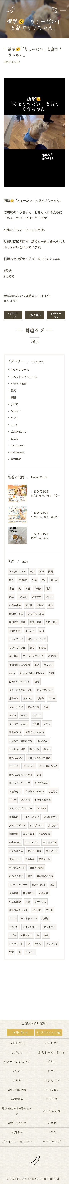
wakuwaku (17, 452)
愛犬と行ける (39, 884)
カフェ (24, 715)
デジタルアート (17, 867)
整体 (30, 876)
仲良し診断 (15, 901)
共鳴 (27, 901)
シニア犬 (13, 766)
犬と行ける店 (16, 850)
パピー (49, 596)
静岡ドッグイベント (19, 681)
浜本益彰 (16, 459)
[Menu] (63, 10)
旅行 (50, 605)
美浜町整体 (15, 630)
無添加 (44, 918)
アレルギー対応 (17, 749)
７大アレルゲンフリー (20, 808)
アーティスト (31, 842)
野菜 (11, 952)
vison (12, 673)
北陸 (11, 588)
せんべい (13, 926)
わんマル (48, 664)
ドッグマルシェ (45, 689)
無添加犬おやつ (45, 876)
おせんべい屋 (50, 842)
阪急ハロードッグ (37, 639)
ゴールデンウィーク (33, 656)
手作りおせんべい (34, 791)
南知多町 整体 (17, 622)
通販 (13, 397)
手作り (15, 404)
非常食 (37, 588)
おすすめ (36, 596)
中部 (34, 579)
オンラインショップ (19, 783)
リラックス (40, 901)
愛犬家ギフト (51, 816)
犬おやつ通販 (41, 783)
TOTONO (37, 910)
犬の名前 (29, 859)
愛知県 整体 (16, 613)
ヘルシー (16, 411)
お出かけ (23, 579)
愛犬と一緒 (33, 706)
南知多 (40, 698)
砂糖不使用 (26, 935)
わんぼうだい (16, 876)
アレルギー (49, 926)
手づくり (34, 749)
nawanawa (17, 445)
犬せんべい (28, 766)
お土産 (54, 579)
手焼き (12, 799)
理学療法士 (28, 893)
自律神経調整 (37, 867)
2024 (51, 673)
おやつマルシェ (17, 647)
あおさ (12, 715)
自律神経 (43, 893)
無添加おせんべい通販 (20, 774)
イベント (29, 630)
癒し (52, 884)
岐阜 (11, 596)
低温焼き (53, 791)
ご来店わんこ (19, 431)
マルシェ (27, 698)
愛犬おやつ (15, 732)
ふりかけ (23, 596)
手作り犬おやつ (42, 799)
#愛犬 (34, 341)
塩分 (46, 935)
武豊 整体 (35, 622)
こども (12, 935)
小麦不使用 (15, 605)
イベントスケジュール (24, 377)
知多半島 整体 (36, 613)
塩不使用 (41, 808)
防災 (48, 588)
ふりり (14, 301)
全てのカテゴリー (21, 370)
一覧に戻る (34, 315)
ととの (15, 438)
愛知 (43, 579)
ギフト (15, 418)
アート (49, 910)
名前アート (15, 859)
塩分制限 (13, 656)
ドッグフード (16, 943)
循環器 (42, 647)
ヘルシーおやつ (31, 816)
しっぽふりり (37, 825)
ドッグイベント (17, 571)
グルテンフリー (31, 926)
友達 (46, 706)
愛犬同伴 (53, 825)
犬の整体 (13, 893)
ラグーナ (36, 715)
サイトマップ (52, 1142)
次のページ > (56, 315)
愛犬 (6, 301)
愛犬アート (51, 850)
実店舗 (28, 605)
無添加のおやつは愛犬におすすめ (27, 295)
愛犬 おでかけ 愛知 (20, 689)
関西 (50, 571)
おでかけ (53, 656)
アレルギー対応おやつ (20, 740)
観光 (36, 681)
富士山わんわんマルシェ (32, 673)
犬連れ (35, 723)
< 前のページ (13, 315)
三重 (27, 588)
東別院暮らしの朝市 (19, 664)
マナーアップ (16, 706)
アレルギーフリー (18, 884)
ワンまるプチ (16, 639)
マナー (51, 698)
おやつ (37, 943)
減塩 (32, 647)
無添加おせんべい (34, 732)
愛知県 (40, 605)
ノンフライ (52, 943)
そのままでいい (29, 918)
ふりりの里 (28, 833)
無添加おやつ (16, 757)
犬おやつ (25, 799)
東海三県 (13, 698)
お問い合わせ (34, 850)
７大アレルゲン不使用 (39, 757)
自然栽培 (13, 816)
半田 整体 (52, 622)
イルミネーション (18, 723)
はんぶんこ (42, 740)
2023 (41, 571)
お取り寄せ (15, 791)
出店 (36, 664)
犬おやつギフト (17, 825)
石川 (41, 630)
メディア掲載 (18, 383)
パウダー (29, 952)
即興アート (44, 859)
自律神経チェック (18, 910)
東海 (32, 571)
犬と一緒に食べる (48, 766)
